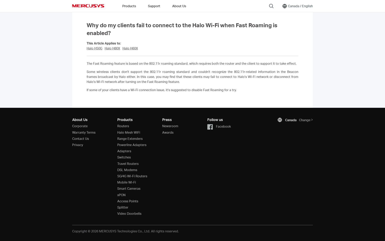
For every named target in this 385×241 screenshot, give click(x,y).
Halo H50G (94, 48)
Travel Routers (128, 163)
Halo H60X (130, 48)
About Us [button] (179, 6)
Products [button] (129, 6)
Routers (123, 126)
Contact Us (80, 138)
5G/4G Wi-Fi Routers (132, 176)
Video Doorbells (129, 213)
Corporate (80, 126)
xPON (121, 195)
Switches (124, 157)
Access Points (127, 201)
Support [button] (154, 6)
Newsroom (170, 126)
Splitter (122, 207)
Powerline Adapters (131, 145)
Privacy (77, 145)
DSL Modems (127, 170)
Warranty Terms (83, 132)
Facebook (223, 126)
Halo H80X (112, 48)
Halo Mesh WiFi (128, 132)
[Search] (271, 6)
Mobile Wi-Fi (126, 182)
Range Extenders (130, 138)
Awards (167, 132)
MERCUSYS (88, 5)
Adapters (124, 151)
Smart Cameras (128, 188)
